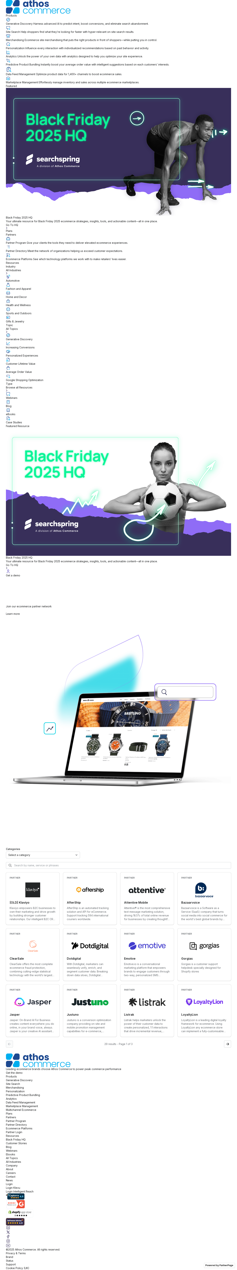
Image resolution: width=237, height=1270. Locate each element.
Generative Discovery (19, 1080)
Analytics (11, 1098)
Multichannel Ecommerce (21, 1109)
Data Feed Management (20, 1102)
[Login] (118, 571)
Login (9, 1184)
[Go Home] (118, 7)
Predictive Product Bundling (23, 1095)
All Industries (13, 1161)
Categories (13, 849)
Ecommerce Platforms (19, 1128)
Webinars (11, 1150)
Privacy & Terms (16, 1253)
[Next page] (227, 1044)
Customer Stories (16, 1143)
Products (11, 15)
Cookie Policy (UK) (17, 1268)
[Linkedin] (118, 1227)
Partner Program (16, 1121)
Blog (8, 1146)
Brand (9, 1256)
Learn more (13, 613)
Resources (12, 262)
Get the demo (14, 1072)
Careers (11, 1172)
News (9, 1180)
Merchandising (15, 1087)
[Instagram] (118, 1241)
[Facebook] (118, 1236)
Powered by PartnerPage (219, 1265)
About (9, 1169)
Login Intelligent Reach (20, 1191)
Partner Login (14, 1132)
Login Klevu (13, 1187)
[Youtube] (118, 1245)
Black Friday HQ (16, 1139)
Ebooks (10, 1154)
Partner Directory (16, 1124)
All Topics (12, 1158)
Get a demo (13, 575)
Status (9, 1260)
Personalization (15, 1091)
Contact (10, 1176)
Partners (11, 234)
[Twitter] (118, 1232)
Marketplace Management (22, 1106)
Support (11, 1264)
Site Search (13, 1083)
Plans (9, 230)
